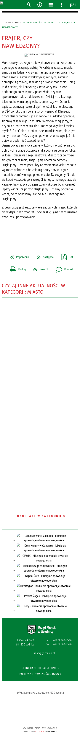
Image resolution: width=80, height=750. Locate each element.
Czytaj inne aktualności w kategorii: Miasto (33, 289)
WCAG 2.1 (52, 717)
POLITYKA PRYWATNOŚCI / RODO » (40, 674)
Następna (44, 256)
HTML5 (35, 717)
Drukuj (16, 268)
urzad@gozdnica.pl (44, 653)
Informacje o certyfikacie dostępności (40, 704)
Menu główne (51, 4)
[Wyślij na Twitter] (40, 233)
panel (73, 4)
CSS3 (40, 717)
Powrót (39, 268)
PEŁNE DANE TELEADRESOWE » (40, 668)
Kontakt (63, 268)
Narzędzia (40, 4)
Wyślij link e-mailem (46, 233)
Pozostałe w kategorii (38, 516)
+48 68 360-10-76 (58, 640)
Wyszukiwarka (29, 4)
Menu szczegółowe (62, 4)
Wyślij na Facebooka (33, 233)
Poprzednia (18, 256)
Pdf (65, 256)
